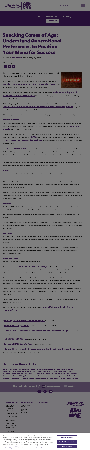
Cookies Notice (18, 446)
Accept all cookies (67, 446)
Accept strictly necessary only (67, 441)
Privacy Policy (8, 447)
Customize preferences (67, 437)
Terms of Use (39, 447)
